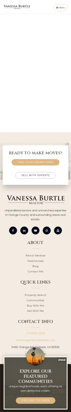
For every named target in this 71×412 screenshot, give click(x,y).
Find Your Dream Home (35, 162)
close (61, 360)
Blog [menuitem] (35, 266)
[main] (35, 72)
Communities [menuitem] (35, 300)
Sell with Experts (35, 175)
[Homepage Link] (17, 7)
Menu (61, 7)
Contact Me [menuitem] (35, 271)
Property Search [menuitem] (35, 295)
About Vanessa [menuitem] (35, 255)
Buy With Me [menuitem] (35, 305)
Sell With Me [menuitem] (35, 310)
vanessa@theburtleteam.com (35, 340)
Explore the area (35, 400)
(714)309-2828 (35, 333)
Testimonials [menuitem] (35, 260)
